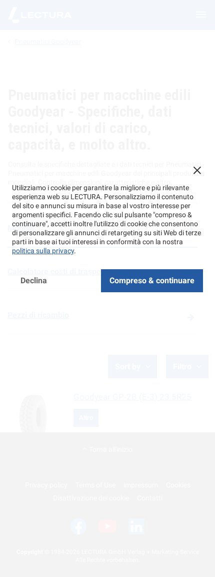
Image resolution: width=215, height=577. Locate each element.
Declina (33, 280)
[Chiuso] (197, 170)
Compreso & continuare (152, 280)
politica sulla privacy (43, 251)
